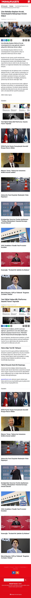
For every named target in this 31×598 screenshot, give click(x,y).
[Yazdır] (11, 40)
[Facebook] (2, 40)
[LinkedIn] (6, 40)
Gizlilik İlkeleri (23, 567)
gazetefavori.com (6, 379)
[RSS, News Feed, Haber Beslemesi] (17, 572)
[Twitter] (4, 40)
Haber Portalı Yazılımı (17, 594)
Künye (11, 567)
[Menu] (29, 2)
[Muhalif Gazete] (10, 1)
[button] (24, 40)
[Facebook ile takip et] (14, 572)
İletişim (16, 567)
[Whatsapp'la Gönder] (9, 40)
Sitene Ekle (15, 568)
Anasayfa (6, 567)
